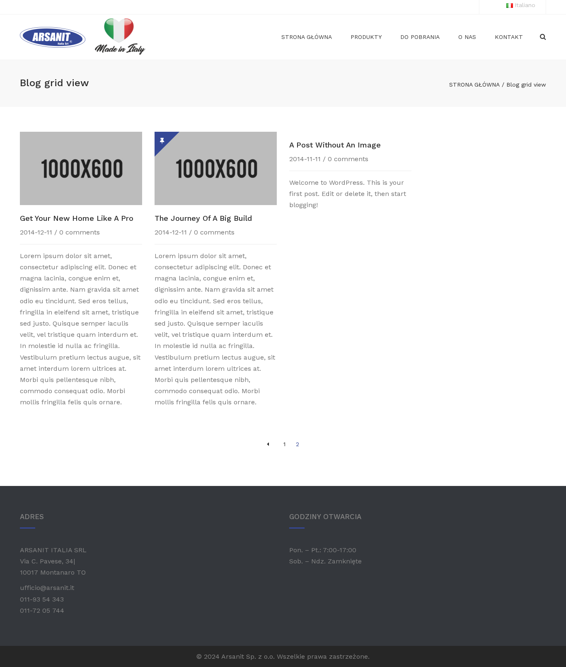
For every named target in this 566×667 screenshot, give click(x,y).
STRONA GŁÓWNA (474, 84)
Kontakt (509, 37)
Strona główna (306, 37)
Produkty (366, 37)
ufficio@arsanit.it (47, 588)
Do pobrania (420, 37)
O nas (467, 37)
